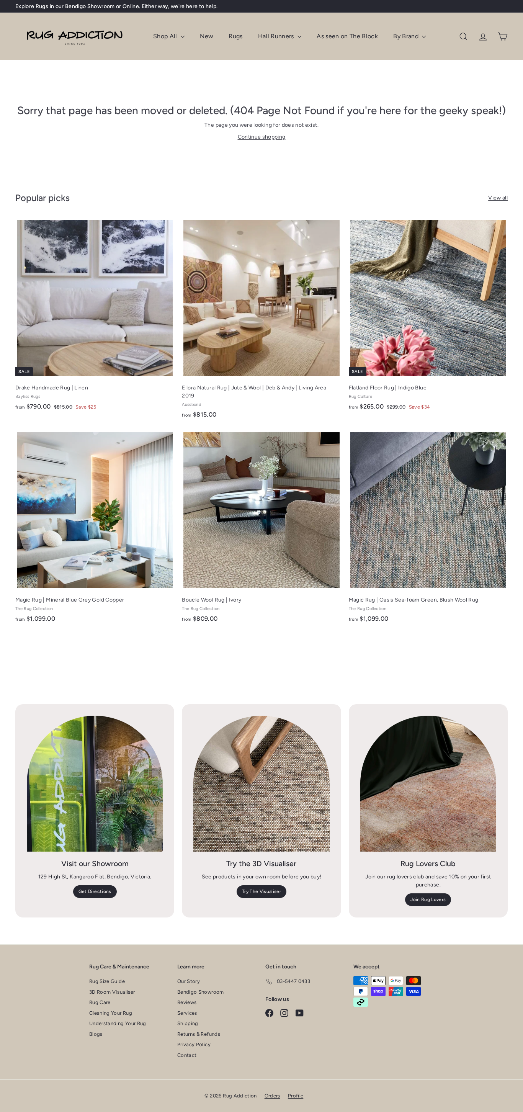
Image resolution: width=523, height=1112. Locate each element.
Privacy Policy (194, 1044)
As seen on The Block (347, 36)
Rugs (235, 36)
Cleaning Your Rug (110, 1013)
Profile (295, 1096)
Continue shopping (262, 137)
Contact (186, 1055)
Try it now (172, 6)
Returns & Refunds (198, 1034)
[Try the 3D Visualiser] (261, 784)
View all (498, 198)
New (206, 36)
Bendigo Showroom (200, 992)
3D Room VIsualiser (112, 992)
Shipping (187, 1023)
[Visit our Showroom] (95, 784)
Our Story (188, 981)
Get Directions (94, 891)
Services (187, 1013)
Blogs (96, 1034)
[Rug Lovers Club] (428, 784)
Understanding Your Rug (117, 1023)
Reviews (186, 1002)
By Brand (406, 36)
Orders (272, 1096)
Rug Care (100, 1002)
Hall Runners (277, 36)
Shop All (166, 36)
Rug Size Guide (107, 981)
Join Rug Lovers (428, 899)
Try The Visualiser (261, 891)
